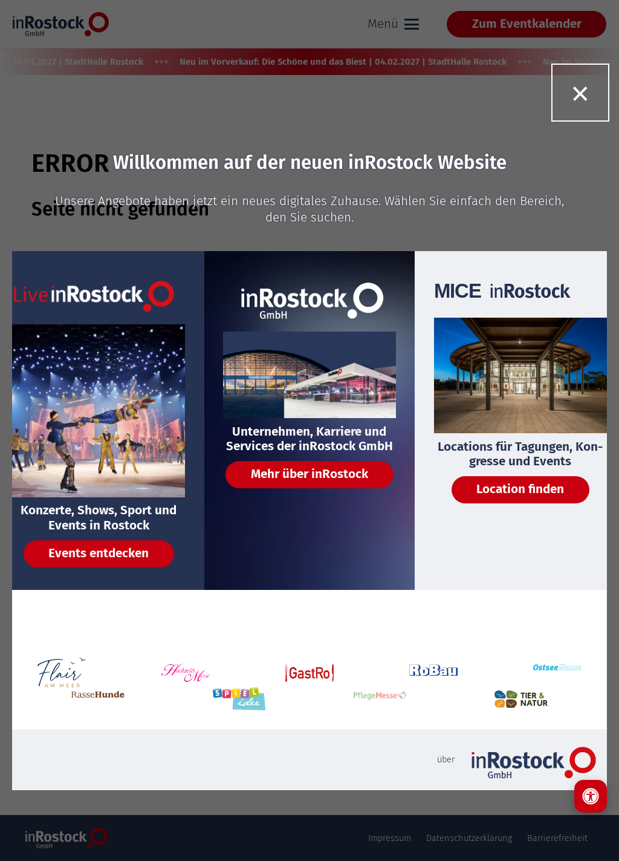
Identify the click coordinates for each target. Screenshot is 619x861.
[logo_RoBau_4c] (433, 672)
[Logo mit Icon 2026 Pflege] (380, 699)
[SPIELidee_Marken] (239, 698)
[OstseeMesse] (557, 672)
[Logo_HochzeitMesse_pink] (185, 673)
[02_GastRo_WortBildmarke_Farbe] (309, 673)
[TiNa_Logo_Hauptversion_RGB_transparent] (521, 699)
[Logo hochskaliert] (61, 672)
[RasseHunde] (98, 699)
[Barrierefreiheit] (590, 796)
